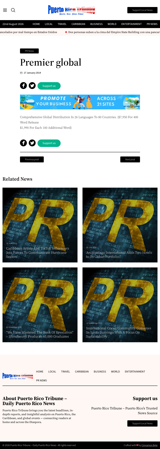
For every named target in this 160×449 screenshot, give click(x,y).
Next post (130, 159)
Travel (62, 24)
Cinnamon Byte (150, 445)
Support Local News (142, 10)
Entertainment (131, 24)
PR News (152, 24)
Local (49, 24)
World (112, 24)
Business (96, 24)
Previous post (32, 159)
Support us (49, 86)
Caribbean (78, 24)
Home (36, 24)
